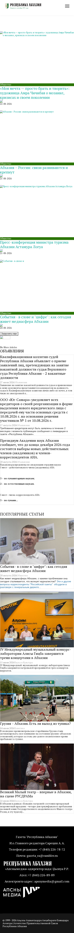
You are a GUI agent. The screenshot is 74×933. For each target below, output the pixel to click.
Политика (19, 728)
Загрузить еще (9, 333)
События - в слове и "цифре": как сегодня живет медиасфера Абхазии (35, 319)
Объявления (20, 382)
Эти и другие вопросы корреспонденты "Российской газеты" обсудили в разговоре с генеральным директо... (35, 584)
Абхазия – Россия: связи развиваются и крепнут (34, 170)
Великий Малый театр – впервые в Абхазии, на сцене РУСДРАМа (36, 794)
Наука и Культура (23, 662)
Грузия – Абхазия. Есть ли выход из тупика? (35, 723)
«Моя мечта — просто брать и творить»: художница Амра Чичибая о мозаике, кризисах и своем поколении (35, 93)
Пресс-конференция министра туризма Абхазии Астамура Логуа (34, 244)
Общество (5, 84)
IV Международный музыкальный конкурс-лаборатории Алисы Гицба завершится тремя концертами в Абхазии (35, 653)
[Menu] (67, 6)
